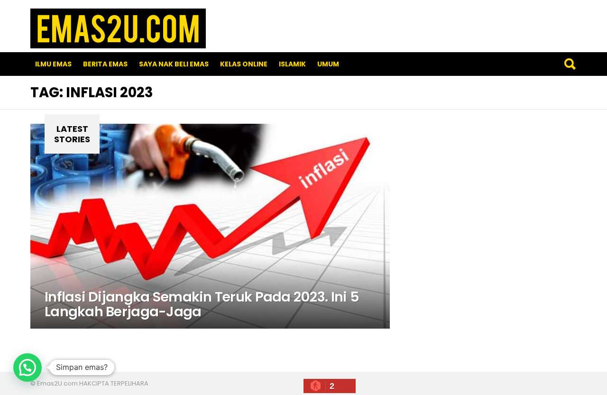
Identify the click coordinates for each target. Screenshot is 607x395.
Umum (328, 64)
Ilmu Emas (53, 64)
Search (569, 64)
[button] (27, 367)
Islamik (292, 64)
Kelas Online (243, 64)
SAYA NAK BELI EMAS (174, 64)
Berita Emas (105, 64)
